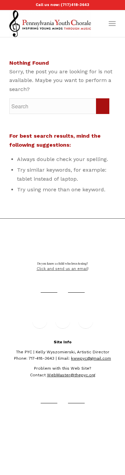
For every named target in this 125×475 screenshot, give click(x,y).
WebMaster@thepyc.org (71, 375)
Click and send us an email (62, 269)
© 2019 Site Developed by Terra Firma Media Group (62, 424)
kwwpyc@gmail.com (91, 358)
